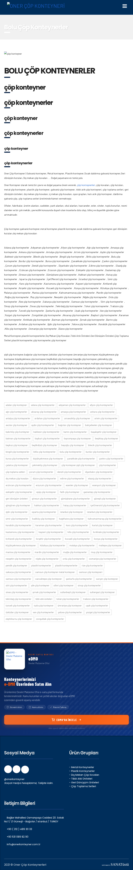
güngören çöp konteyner (18, 505)
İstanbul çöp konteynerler (99, 512)
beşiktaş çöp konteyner (106, 438)
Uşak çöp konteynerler (97, 605)
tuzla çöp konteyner (44, 605)
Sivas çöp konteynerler (17, 592)
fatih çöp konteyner (69, 492)
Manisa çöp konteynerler (18, 552)
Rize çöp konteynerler (92, 565)
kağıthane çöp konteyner (71, 518)
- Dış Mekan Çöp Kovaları (84, 775)
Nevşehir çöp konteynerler (19, 558)
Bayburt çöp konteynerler (47, 438)
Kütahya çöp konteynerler (52, 545)
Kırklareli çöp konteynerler (19, 538)
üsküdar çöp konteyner (17, 612)
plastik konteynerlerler (66, 565)
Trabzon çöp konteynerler (95, 599)
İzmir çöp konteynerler (17, 518)
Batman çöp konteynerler (18, 438)
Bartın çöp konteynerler (75, 431)
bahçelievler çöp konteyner (98, 425)
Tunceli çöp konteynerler (18, 605)
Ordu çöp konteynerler (74, 558)
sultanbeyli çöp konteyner (73, 592)
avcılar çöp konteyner (16, 425)
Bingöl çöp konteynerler (17, 451)
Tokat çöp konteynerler (67, 599)
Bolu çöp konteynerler (71, 451)
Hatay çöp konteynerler (74, 505)
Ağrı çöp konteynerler (16, 411)
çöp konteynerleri (86, 185)
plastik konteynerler (41, 565)
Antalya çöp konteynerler (18, 418)
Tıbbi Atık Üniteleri (44, 599)
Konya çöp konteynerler (106, 538)
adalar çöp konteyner (16, 405)
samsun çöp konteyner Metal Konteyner (55, 572)
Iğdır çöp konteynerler (17, 512)
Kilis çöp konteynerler (78, 532)
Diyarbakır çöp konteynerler (99, 472)
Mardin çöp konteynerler (47, 552)
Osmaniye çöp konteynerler (102, 558)
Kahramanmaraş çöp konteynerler (105, 518)
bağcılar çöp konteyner (69, 425)
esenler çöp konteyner (77, 485)
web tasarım (115, 865)
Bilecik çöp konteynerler (100, 445)
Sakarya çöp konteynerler (18, 572)
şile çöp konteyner (40, 585)
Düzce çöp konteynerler (44, 478)
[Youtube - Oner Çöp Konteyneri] (25, 770)
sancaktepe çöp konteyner (48, 578)
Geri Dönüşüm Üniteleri (17, 498)
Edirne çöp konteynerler (72, 478)
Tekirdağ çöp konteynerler (18, 599)
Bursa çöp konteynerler (17, 458)
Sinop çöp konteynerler (89, 585)
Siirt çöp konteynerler (16, 585)
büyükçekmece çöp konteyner (48, 458)
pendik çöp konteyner (16, 565)
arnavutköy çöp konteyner (77, 418)
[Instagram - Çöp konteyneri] (17, 770)
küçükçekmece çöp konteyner (21, 545)
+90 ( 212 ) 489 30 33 (19, 829)
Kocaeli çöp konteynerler (77, 538)
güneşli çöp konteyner (105, 498)
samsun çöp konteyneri (90, 572)
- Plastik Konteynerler (82, 771)
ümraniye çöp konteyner (70, 605)
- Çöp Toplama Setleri (82, 786)
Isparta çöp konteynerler (44, 512)
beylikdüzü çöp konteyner (44, 445)
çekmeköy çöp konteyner (44, 465)
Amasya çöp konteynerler (73, 411)
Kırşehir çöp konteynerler (48, 538)
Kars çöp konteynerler (77, 525)
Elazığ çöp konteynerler (99, 478)
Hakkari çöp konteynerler (46, 505)
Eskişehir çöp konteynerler (19, 492)
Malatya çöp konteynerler (82, 545)
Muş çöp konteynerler (102, 552)
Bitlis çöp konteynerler (44, 451)
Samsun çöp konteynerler (18, 578)
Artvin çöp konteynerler (105, 418)
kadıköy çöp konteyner (43, 518)
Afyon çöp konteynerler (101, 405)
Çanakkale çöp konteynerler (81, 458)
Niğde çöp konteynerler (47, 558)
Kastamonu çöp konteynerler (20, 532)
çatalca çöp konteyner (17, 465)
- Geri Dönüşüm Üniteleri (84, 782)
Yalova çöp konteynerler (70, 612)
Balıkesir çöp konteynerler (46, 431)
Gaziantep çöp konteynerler (96, 492)
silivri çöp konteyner (64, 585)
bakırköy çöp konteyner (17, 431)
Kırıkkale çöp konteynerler (106, 532)
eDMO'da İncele (66, 719)
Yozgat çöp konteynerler (98, 612)
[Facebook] (8, 770)
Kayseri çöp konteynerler (51, 532)
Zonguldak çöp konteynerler (50, 618)
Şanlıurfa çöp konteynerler (79, 578)
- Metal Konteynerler (81, 767)
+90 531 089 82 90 (17, 836)
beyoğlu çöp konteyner (72, 445)
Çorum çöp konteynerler (41, 472)
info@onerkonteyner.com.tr (23, 844)
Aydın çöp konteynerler (42, 425)
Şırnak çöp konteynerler (44, 592)
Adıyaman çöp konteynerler (72, 405)
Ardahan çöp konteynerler (47, 418)
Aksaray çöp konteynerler (44, 411)
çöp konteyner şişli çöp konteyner (78, 465)
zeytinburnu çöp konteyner (19, 618)
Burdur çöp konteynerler (98, 451)
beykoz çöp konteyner (17, 445)
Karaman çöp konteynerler (49, 525)
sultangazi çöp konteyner (102, 592)
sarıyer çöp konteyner (107, 578)
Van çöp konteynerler (43, 612)
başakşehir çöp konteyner (104, 431)
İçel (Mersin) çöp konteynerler (105, 505)
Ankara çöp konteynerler (102, 411)
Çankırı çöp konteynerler (111, 458)
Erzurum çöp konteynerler (49, 485)
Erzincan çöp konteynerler (19, 485)
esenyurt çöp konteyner (104, 485)
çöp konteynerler (107, 465)
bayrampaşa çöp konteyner (77, 438)
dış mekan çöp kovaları (17, 478)
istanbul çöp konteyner (71, 512)
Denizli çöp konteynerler (69, 472)
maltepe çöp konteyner (110, 545)
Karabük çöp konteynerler (18, 525)
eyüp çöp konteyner (46, 492)
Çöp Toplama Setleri (15, 472)
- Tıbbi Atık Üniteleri (80, 778)
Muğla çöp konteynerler (75, 552)
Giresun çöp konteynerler (44, 498)
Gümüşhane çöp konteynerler (75, 498)
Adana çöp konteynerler (43, 405)
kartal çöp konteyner (102, 525)
